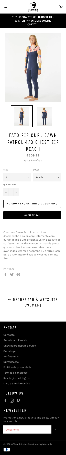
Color (36, 170)
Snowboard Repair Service (19, 345)
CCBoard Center (19, 444)
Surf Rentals (11, 356)
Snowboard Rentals (15, 340)
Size (5, 170)
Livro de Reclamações (16, 383)
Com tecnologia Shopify (40, 444)
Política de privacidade (17, 367)
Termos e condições (15, 372)
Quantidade (9, 184)
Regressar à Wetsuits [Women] (35, 302)
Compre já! (32, 215)
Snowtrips (9, 351)
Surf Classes (11, 361)
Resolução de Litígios (16, 378)
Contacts (9, 334)
